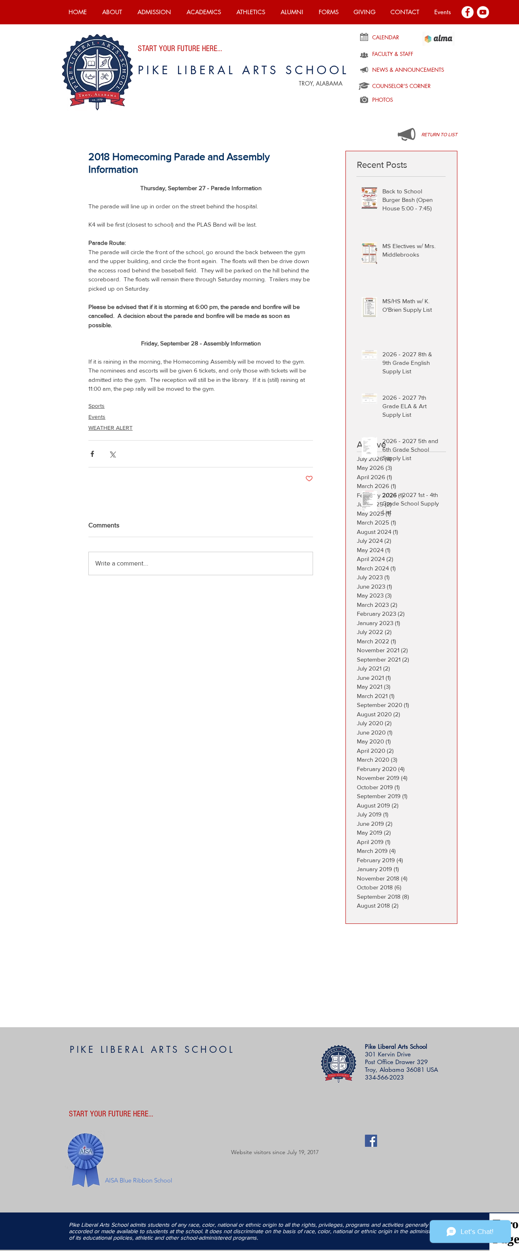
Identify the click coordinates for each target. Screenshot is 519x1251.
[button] (112, 12)
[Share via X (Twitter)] (112, 454)
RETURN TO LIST (439, 134)
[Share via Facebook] (92, 454)
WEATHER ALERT (110, 427)
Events (96, 416)
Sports (96, 406)
